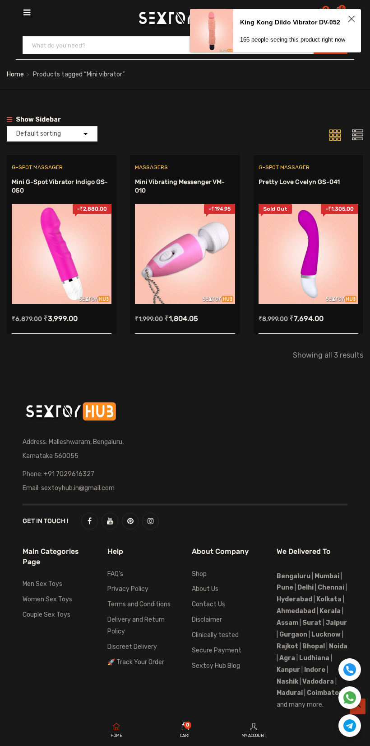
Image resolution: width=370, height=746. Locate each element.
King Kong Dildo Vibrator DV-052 (290, 22)
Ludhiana (314, 658)
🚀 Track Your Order (135, 662)
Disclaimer (207, 619)
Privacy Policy (127, 589)
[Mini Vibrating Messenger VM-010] (185, 210)
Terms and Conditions (139, 604)
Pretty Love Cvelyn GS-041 (299, 182)
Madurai (290, 693)
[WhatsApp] (349, 697)
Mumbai (326, 576)
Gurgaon (293, 634)
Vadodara (318, 681)
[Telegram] (349, 725)
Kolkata (328, 599)
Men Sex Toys (42, 584)
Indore (314, 670)
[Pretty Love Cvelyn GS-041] (308, 210)
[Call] (349, 669)
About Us (205, 589)
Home (15, 74)
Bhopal (313, 646)
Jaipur (336, 623)
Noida (338, 646)
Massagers (151, 167)
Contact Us (208, 604)
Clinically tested (215, 635)
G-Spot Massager (37, 167)
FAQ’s (115, 574)
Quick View (62, 281)
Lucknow (326, 634)
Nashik (287, 681)
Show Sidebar (37, 119)
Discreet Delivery (132, 647)
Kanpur (288, 670)
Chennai (331, 587)
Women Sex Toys (47, 599)
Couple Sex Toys (46, 615)
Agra (287, 658)
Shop (199, 574)
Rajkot (287, 646)
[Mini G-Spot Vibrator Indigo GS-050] (61, 210)
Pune (285, 587)
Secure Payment (216, 650)
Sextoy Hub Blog (216, 666)
